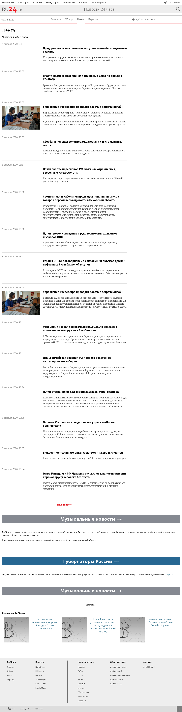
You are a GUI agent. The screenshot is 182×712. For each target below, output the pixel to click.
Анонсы (81, 688)
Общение (82, 700)
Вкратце (10, 679)
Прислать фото (116, 679)
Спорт (80, 675)
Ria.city (83, 2)
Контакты (147, 662)
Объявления (83, 692)
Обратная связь (118, 662)
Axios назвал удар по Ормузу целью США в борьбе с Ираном (160, 622)
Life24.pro (23, 2)
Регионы (81, 679)
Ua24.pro (39, 675)
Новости (81, 667)
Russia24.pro (40, 688)
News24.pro (8, 2)
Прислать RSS (116, 683)
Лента (8, 30)
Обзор (10, 671)
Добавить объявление (120, 675)
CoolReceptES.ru (99, 2)
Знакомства (83, 696)
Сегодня (81, 683)
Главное (10, 667)
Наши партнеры (86, 662)
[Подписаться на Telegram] (165, 2)
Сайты (80, 671)
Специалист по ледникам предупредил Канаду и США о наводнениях (45, 623)
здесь (170, 574)
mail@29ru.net (149, 667)
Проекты (39, 662)
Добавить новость (118, 667)
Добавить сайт (116, 671)
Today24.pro (52, 2)
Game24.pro (69, 2)
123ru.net (175, 2)
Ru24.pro (37, 2)
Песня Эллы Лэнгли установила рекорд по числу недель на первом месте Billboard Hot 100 (103, 625)
